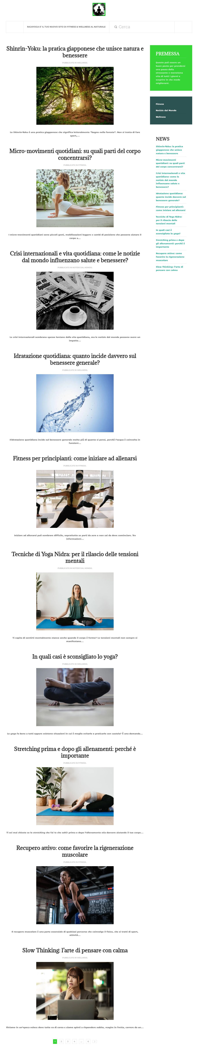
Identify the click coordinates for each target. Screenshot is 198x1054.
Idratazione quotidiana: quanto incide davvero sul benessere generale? (75, 359)
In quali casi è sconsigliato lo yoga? (75, 656)
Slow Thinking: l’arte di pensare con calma (75, 950)
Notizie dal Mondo (82, 267)
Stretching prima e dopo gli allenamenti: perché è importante (75, 752)
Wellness (82, 63)
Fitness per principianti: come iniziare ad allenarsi (75, 458)
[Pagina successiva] (95, 1041)
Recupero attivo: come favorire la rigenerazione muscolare (74, 851)
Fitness (82, 165)
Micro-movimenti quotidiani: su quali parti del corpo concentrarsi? (75, 154)
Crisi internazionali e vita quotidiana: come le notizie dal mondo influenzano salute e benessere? (75, 257)
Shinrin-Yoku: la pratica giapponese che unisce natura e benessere (75, 52)
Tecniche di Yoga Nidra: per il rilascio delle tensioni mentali (75, 557)
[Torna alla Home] (99, 9)
